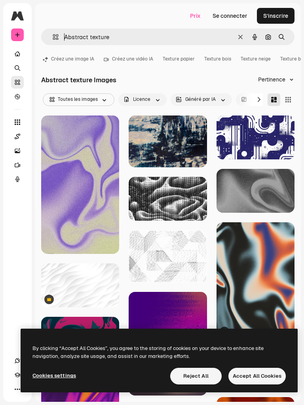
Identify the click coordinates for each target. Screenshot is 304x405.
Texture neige (256, 59)
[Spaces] (17, 136)
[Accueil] (17, 53)
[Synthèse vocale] (17, 179)
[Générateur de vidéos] (17, 165)
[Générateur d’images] (17, 150)
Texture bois (217, 59)
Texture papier (179, 59)
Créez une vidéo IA (132, 59)
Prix (195, 15)
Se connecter (230, 15)
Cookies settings (54, 375)
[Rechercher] (17, 68)
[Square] (288, 99)
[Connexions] (17, 360)
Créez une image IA (72, 59)
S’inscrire (275, 15)
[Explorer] (17, 96)
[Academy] (17, 375)
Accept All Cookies (257, 376)
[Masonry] (274, 99)
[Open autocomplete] (52, 37)
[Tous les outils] (17, 122)
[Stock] (17, 82)
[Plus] (17, 389)
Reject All (196, 376)
